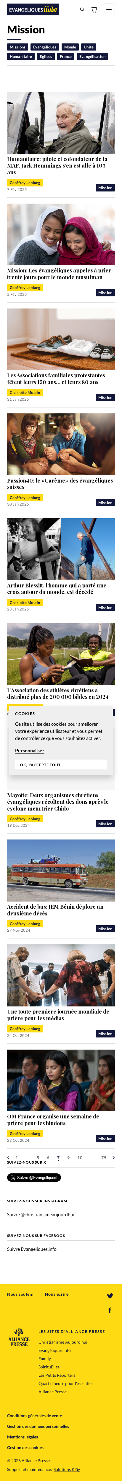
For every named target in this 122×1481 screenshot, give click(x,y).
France (66, 56)
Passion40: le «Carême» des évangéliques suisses (60, 484)
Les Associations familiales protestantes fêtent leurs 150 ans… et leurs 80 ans (56, 379)
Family (44, 1358)
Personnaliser (29, 750)
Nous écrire (57, 1294)
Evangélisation (92, 56)
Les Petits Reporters (56, 1375)
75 (104, 1157)
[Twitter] (110, 1296)
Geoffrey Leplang (25, 182)
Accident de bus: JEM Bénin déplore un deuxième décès (55, 910)
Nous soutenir (21, 1294)
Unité (89, 47)
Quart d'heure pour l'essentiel (65, 1383)
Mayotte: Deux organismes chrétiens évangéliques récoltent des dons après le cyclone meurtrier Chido (58, 802)
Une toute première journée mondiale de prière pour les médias (58, 1015)
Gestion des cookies (25, 1447)
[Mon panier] (94, 9)
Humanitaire (21, 56)
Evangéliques (45, 47)
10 (80, 1157)
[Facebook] (110, 1310)
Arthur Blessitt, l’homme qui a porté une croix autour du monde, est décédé (56, 589)
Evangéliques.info (54, 1350)
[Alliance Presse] (19, 1344)
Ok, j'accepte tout (40, 764)
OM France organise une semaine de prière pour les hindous (53, 1120)
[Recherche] (82, 9)
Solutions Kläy (67, 1469)
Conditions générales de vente (34, 1415)
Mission (105, 187)
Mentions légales (22, 1436)
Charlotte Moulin (25, 392)
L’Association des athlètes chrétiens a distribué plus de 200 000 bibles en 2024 (58, 694)
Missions (17, 47)
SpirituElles (49, 1366)
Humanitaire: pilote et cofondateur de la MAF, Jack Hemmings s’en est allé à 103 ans (57, 165)
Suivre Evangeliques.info (32, 1249)
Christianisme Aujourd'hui (62, 1341)
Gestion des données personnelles (38, 1426)
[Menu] (109, 9)
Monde (70, 47)
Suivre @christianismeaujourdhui (40, 1214)
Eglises (46, 56)
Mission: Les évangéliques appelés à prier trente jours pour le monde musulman (59, 274)
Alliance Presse (52, 1391)
